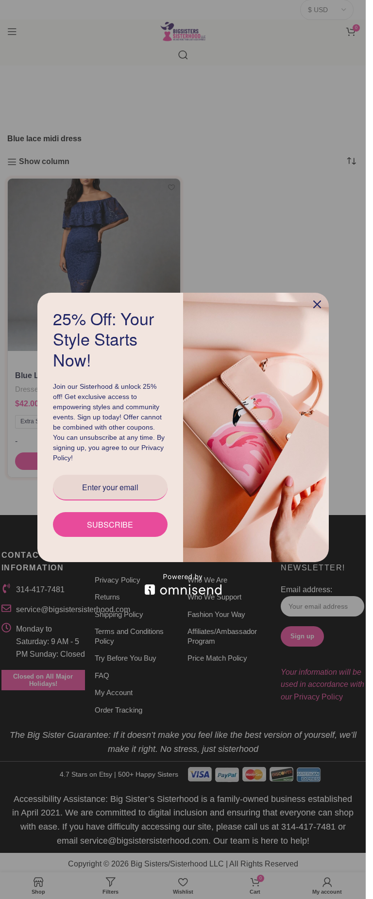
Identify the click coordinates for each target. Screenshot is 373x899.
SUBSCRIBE (110, 529)
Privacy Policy (76, 463)
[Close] (317, 299)
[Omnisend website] (183, 589)
